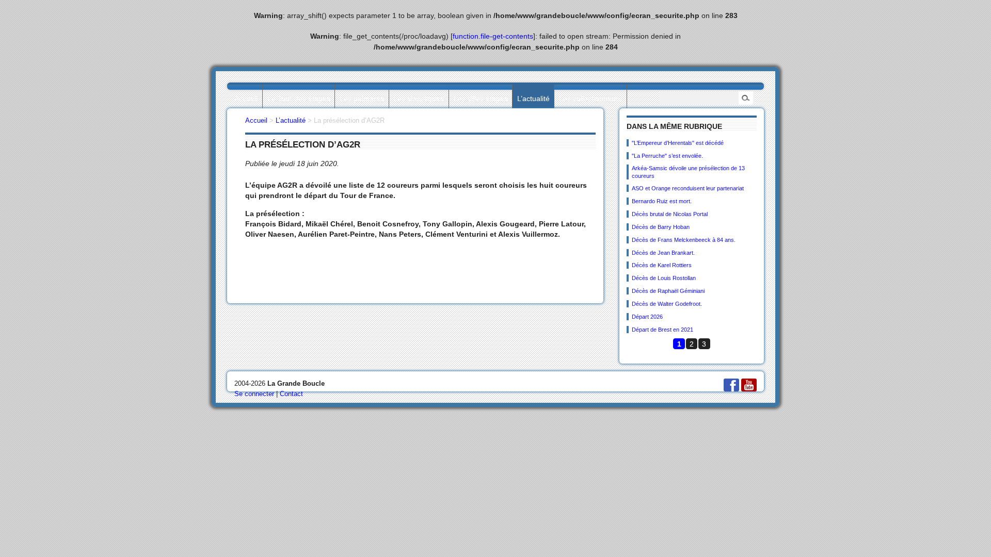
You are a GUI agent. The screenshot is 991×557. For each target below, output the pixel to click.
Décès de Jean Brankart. (663, 253)
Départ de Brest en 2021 (662, 329)
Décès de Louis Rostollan (664, 278)
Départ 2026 (647, 317)
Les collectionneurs (590, 98)
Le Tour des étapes (298, 98)
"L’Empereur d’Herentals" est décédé (678, 143)
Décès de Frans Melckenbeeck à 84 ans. (684, 240)
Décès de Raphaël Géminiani (668, 291)
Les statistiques (418, 98)
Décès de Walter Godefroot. (667, 304)
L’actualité (533, 98)
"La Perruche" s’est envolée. (667, 156)
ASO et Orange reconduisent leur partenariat (688, 188)
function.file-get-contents (493, 36)
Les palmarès (362, 98)
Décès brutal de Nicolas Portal (670, 214)
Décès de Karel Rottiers (662, 265)
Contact (291, 394)
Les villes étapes (481, 98)
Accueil (246, 98)
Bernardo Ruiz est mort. (662, 201)
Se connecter (254, 394)
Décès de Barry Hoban (661, 227)
